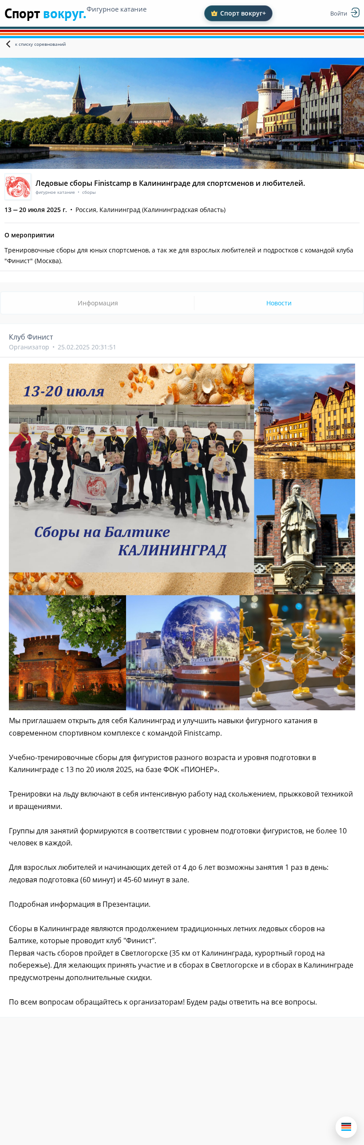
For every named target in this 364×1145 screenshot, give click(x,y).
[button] (346, 1127)
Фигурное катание (116, 8)
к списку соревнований (40, 44)
